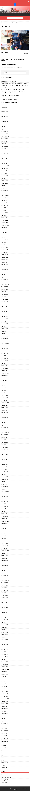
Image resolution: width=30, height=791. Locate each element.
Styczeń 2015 (4, 454)
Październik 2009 (5, 610)
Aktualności (4, 745)
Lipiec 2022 (4, 232)
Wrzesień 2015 (4, 434)
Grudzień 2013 (4, 486)
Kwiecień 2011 (4, 565)
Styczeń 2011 (4, 573)
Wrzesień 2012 (4, 523)
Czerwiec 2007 (4, 679)
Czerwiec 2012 (4, 531)
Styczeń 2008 (4, 661)
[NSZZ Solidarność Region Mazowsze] (15, 12)
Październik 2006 (5, 698)
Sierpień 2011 (4, 555)
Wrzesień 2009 (4, 612)
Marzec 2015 (4, 449)
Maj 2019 (3, 326)
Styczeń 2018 (4, 365)
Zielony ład (4, 767)
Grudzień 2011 (4, 546)
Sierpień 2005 (4, 733)
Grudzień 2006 (4, 694)
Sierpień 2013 (4, 496)
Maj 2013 (3, 504)
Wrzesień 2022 (4, 227)
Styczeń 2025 (4, 158)
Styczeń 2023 (4, 217)
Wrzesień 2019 (4, 316)
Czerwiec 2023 (4, 205)
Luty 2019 (3, 333)
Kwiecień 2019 (4, 328)
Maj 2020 (3, 296)
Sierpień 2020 (4, 289)
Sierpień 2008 (4, 644)
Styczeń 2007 (4, 691)
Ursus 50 (3, 765)
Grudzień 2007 (4, 664)
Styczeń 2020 (4, 306)
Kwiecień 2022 (4, 240)
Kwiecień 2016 (4, 417)
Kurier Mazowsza (5, 752)
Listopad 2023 (4, 193)
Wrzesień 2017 (4, 375)
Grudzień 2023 (4, 190)
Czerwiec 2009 (4, 619)
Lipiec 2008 (4, 647)
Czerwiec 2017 (4, 383)
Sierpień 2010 (4, 585)
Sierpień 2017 (4, 378)
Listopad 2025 (4, 133)
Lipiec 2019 (4, 321)
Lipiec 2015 (4, 439)
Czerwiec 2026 (4, 116)
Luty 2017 (3, 393)
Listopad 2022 (4, 222)
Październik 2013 (5, 491)
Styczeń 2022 (4, 247)
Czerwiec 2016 (4, 412)
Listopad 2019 (4, 311)
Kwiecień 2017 (4, 388)
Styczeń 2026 (4, 129)
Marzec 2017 (4, 390)
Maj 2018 (3, 355)
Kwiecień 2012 (4, 536)
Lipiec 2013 (4, 499)
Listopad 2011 (4, 548)
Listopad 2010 (4, 578)
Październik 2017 (5, 373)
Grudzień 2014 (4, 457)
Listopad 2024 (4, 163)
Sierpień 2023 (4, 200)
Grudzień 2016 (4, 397)
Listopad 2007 (4, 666)
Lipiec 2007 (4, 676)
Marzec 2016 (4, 420)
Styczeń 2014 (4, 484)
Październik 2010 (5, 580)
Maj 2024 (3, 178)
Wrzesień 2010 (4, 582)
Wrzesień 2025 (4, 138)
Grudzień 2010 (4, 575)
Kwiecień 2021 (4, 269)
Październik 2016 (5, 402)
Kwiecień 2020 (4, 299)
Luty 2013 (3, 511)
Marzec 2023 (4, 212)
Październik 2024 (5, 166)
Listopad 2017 (4, 370)
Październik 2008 (5, 639)
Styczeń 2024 (4, 188)
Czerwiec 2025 (4, 146)
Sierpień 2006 (4, 703)
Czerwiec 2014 (4, 471)
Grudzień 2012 (4, 516)
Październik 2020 (5, 284)
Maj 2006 (3, 711)
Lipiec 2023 (4, 203)
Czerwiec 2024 (4, 175)
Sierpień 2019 (4, 319)
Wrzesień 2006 (4, 701)
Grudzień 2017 (4, 368)
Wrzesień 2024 (4, 168)
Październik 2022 (5, 225)
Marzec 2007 (4, 686)
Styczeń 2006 (4, 721)
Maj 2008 (3, 652)
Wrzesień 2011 (4, 553)
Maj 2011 (3, 563)
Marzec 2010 (4, 597)
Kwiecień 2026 (4, 121)
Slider (2, 760)
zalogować (19, 67)
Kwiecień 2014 (4, 476)
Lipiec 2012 (4, 528)
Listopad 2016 (4, 400)
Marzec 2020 (4, 301)
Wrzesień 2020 (4, 286)
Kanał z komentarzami (7, 779)
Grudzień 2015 (4, 427)
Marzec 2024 (4, 183)
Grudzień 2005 (4, 723)
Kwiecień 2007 (4, 684)
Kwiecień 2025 (4, 151)
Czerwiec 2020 (4, 294)
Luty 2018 (3, 363)
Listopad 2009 (4, 607)
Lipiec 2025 (4, 143)
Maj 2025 (3, 148)
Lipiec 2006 (4, 706)
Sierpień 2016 (4, 407)
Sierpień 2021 (4, 259)
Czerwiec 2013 (4, 501)
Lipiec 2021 (4, 262)
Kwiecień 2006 (4, 713)
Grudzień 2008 (4, 634)
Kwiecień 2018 (4, 358)
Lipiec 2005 (4, 735)
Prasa (2, 757)
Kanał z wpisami (6, 777)
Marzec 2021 (4, 272)
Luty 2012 (3, 541)
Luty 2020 (3, 304)
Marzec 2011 (4, 568)
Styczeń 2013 (4, 513)
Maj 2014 (3, 474)
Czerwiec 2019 (4, 323)
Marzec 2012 (4, 538)
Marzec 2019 (4, 331)
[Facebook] (15, 4)
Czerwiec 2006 (4, 708)
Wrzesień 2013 (4, 494)
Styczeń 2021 (4, 277)
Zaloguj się (4, 774)
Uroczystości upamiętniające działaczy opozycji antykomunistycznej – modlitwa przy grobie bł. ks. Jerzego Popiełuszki (13, 91)
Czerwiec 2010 (4, 590)
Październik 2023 (5, 195)
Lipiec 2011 (4, 558)
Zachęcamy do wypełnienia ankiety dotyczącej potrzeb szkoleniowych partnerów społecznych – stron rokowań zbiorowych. (14, 85)
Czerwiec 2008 (4, 649)
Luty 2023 (3, 215)
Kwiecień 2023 (4, 210)
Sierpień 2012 (4, 526)
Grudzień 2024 (4, 161)
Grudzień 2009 (4, 605)
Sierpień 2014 (4, 467)
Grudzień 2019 (4, 309)
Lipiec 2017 (4, 380)
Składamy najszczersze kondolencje (9, 99)
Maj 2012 (3, 533)
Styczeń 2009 (4, 632)
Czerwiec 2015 (4, 442)
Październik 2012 (5, 521)
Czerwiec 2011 (4, 560)
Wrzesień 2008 (4, 642)
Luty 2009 (3, 629)
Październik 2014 (5, 462)
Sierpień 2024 (4, 170)
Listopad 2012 (4, 518)
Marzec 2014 (4, 479)
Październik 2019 (5, 314)
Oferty (2, 755)
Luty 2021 (3, 274)
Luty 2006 (3, 718)
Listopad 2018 (4, 341)
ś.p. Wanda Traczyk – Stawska (8, 81)
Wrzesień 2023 (4, 198)
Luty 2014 (3, 481)
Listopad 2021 (4, 252)
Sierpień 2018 (4, 348)
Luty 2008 (3, 659)
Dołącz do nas (4, 748)
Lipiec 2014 (4, 469)
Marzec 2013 (4, 509)
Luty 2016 (3, 422)
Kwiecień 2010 (4, 595)
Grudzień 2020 (4, 279)
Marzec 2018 (4, 360)
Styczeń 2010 (4, 602)
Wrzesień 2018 (4, 346)
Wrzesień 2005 (4, 731)
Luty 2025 (3, 156)
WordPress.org (4, 782)
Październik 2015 (5, 432)
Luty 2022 (3, 245)
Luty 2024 (3, 185)
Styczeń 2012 (4, 543)
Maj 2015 (3, 444)
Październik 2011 (5, 550)
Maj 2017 (3, 385)
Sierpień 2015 (4, 437)
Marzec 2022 (4, 242)
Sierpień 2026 (4, 111)
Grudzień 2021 (4, 249)
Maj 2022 (3, 237)
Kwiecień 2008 (4, 654)
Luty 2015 (3, 452)
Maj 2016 (3, 415)
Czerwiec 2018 (4, 353)
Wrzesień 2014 (4, 464)
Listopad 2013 (4, 489)
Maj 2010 (3, 592)
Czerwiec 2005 (4, 738)
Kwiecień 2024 (4, 180)
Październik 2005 (5, 728)
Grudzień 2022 (4, 220)
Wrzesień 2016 (4, 405)
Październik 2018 (5, 343)
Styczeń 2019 (4, 336)
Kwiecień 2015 (4, 447)
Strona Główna (5, 762)
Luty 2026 (3, 126)
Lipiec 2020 (4, 291)
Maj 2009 (3, 622)
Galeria (3, 750)
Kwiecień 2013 (4, 506)
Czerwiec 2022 (4, 235)
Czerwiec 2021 (4, 264)
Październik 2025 (5, 136)
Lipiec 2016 (4, 410)
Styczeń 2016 (4, 425)
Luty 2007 (3, 689)
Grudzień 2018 (4, 338)
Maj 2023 (3, 208)
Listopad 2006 (4, 696)
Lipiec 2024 (4, 173)
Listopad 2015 (4, 430)
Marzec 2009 (4, 627)
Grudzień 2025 (4, 131)
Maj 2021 (3, 267)
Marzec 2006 (4, 716)
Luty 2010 (3, 600)
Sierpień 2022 (4, 230)
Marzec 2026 (4, 124)
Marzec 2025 (4, 153)
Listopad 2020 (4, 282)
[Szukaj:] (15, 18)
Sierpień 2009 (4, 615)
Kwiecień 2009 (4, 624)
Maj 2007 (3, 681)
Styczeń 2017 (4, 395)
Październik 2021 (5, 254)
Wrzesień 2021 (4, 257)
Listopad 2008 (4, 637)
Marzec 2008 (4, 656)
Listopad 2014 (4, 459)
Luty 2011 (3, 570)
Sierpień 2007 (4, 674)
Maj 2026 (3, 119)
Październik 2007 (5, 669)
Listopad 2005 (4, 726)
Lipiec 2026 (4, 114)
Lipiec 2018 (4, 351)
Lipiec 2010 (4, 587)
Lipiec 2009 (4, 617)
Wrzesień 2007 (4, 671)
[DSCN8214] (15, 49)
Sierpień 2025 (4, 141)
